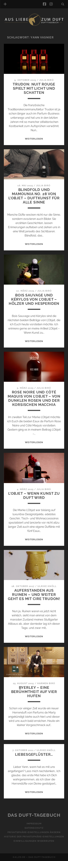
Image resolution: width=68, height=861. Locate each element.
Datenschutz (34, 828)
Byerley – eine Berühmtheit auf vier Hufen (34, 691)
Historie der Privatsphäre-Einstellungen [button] (34, 836)
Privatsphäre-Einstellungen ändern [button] (33, 832)
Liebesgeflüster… (34, 754)
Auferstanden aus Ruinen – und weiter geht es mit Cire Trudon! (34, 594)
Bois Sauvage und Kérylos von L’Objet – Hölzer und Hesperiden (34, 299)
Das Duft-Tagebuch (34, 815)
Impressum (34, 823)
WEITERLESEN (34, 138)
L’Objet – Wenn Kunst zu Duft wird (34, 495)
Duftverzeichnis (20, 30)
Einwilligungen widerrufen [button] (34, 841)
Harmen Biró (46, 683)
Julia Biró (46, 80)
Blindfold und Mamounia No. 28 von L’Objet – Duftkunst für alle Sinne (34, 195)
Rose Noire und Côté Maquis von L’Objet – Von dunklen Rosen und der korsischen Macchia (34, 398)
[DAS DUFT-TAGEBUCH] (34, 25)
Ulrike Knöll (46, 586)
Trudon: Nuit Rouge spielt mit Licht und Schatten (34, 88)
